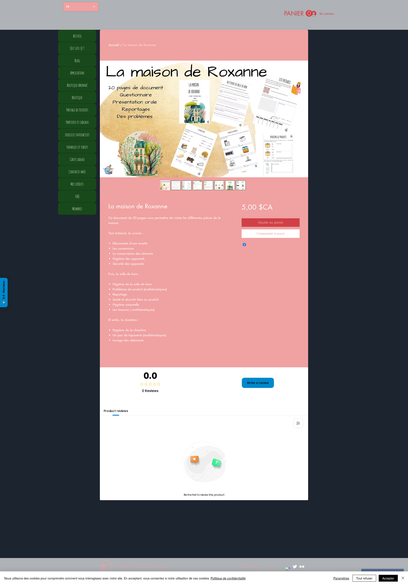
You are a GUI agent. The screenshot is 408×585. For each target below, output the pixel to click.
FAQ (77, 196)
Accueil (113, 45)
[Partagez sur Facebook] (244, 244)
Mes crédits (77, 184)
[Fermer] (402, 578)
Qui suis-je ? (77, 48)
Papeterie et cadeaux (77, 122)
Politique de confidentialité (228, 578)
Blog (77, 60)
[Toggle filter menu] (298, 423)
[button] (298, 13)
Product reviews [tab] (116, 411)
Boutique (77, 97)
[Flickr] (301, 566)
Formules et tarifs (77, 147)
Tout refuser (364, 578)
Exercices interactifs (77, 134)
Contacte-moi (77, 171)
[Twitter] (294, 566)
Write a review (258, 383)
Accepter (388, 578)
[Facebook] (287, 569)
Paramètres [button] (341, 578)
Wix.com (162, 566)
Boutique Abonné (77, 85)
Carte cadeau (77, 159)
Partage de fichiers (77, 109)
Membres (77, 208)
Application (77, 72)
